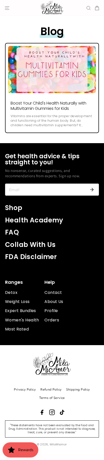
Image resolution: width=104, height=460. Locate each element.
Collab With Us (30, 244)
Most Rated (17, 329)
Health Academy (34, 220)
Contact (53, 292)
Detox (11, 292)
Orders (51, 320)
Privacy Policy (25, 389)
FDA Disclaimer (31, 256)
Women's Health (22, 320)
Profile (51, 311)
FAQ (12, 232)
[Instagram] (52, 412)
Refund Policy (51, 389)
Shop (13, 207)
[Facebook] (42, 412)
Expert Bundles (20, 311)
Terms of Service (52, 398)
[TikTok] (62, 412)
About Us (53, 301)
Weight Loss (17, 301)
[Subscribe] (91, 189)
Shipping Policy (78, 389)
